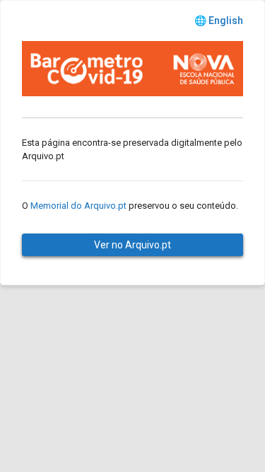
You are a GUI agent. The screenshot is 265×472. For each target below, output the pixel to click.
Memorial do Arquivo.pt (78, 205)
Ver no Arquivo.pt (132, 245)
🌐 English (218, 20)
